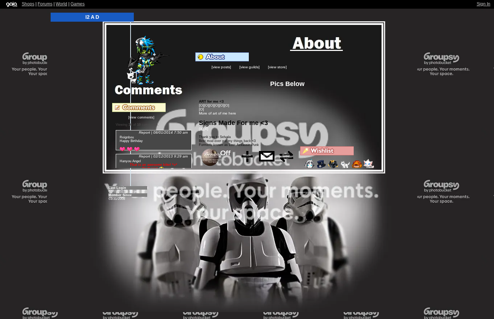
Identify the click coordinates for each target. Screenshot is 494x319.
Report (144, 132)
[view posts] (221, 67)
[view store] (277, 67)
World (61, 4)
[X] (201, 129)
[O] (201, 105)
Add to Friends (249, 159)
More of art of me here (217, 113)
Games (78, 4)
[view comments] (141, 117)
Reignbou (127, 137)
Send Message (269, 159)
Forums (45, 4)
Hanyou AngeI (130, 161)
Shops (28, 4)
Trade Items (288, 159)
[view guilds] (249, 67)
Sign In (483, 4)
